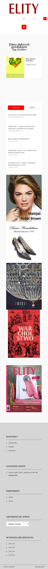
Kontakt (11, 447)
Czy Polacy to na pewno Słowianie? (22, 115)
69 (12, 76)
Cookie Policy (13, 443)
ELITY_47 (12, 548)
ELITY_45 (12, 555)
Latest (32, 108)
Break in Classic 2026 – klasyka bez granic (22, 472)
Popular (16, 108)
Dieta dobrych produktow (30, 60)
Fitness (11, 501)
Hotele (11, 497)
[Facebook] (24, 18)
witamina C (12, 451)
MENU (24, 27)
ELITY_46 (12, 551)
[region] (24, 242)
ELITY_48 (12, 544)
